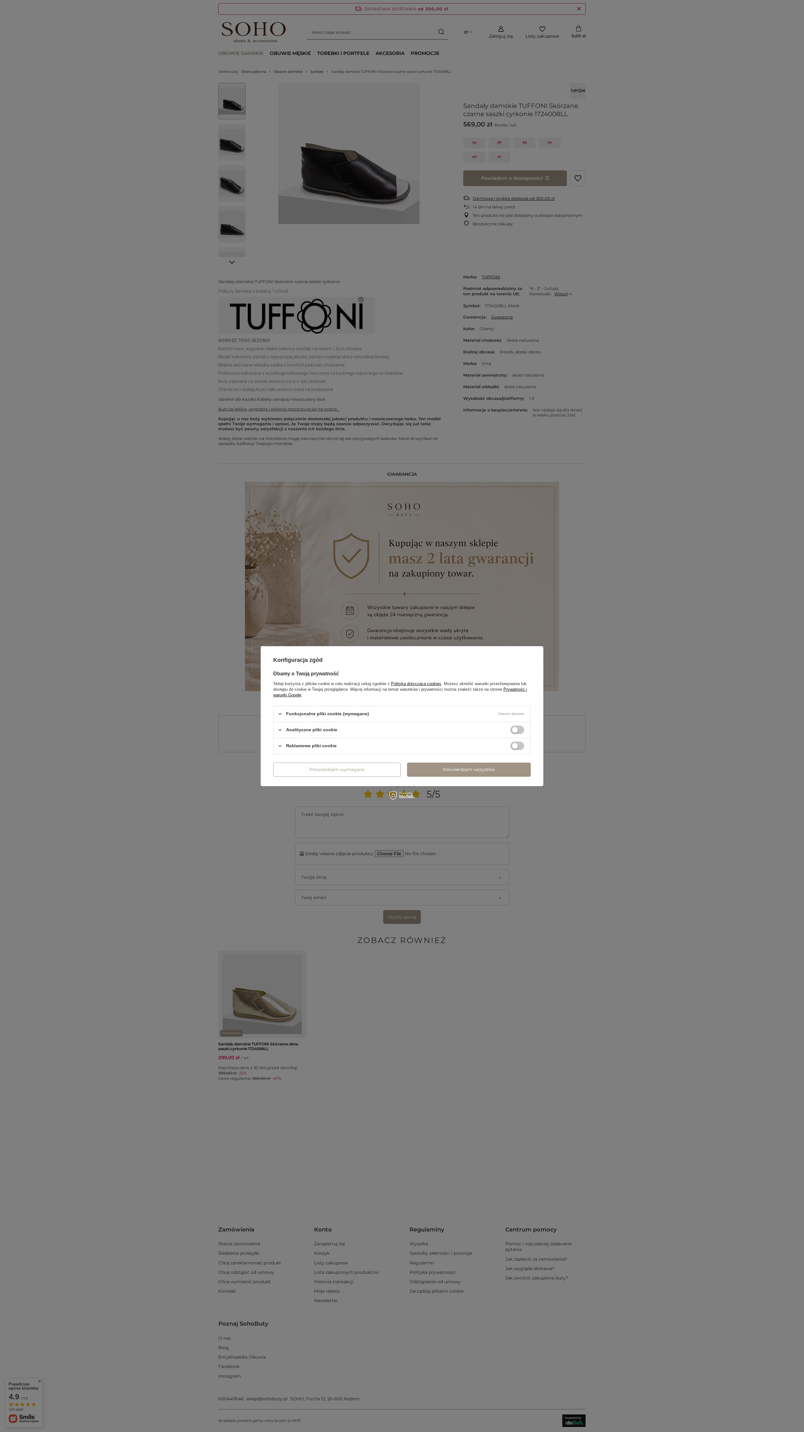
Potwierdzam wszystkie (469, 769)
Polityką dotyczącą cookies (416, 683)
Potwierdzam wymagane (337, 769)
